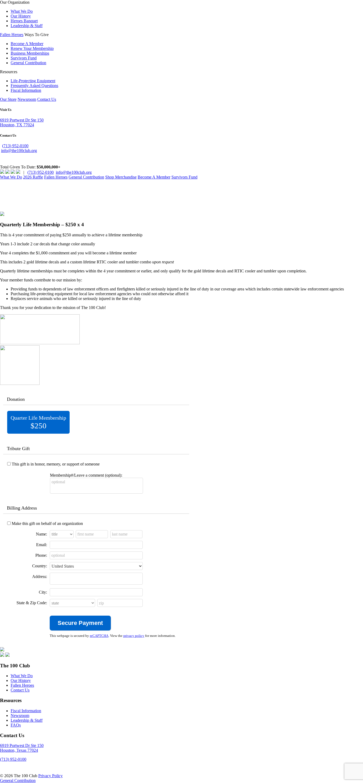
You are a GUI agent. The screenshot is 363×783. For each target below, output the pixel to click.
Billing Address (22, 508)
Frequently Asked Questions (34, 85)
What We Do (22, 11)
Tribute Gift (18, 448)
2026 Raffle (33, 177)
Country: (39, 566)
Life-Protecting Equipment (33, 81)
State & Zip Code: (31, 603)
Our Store (8, 99)
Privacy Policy (50, 775)
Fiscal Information (26, 90)
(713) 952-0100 (15, 145)
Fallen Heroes (11, 34)
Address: (39, 576)
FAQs (16, 725)
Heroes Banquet (24, 21)
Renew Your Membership (32, 48)
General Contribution (28, 62)
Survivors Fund (24, 58)
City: (43, 592)
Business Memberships (30, 53)
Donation (16, 399)
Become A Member (27, 43)
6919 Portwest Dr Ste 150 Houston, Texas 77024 (22, 747)
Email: (41, 544)
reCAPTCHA (99, 636)
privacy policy (133, 636)
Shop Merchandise (121, 177)
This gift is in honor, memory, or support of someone (56, 464)
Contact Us (46, 99)
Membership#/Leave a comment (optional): (86, 475)
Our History (21, 16)
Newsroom (27, 99)
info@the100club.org (19, 150)
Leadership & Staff (27, 25)
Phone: (41, 555)
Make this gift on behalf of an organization (47, 523)
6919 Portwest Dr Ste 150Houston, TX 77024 (22, 122)
